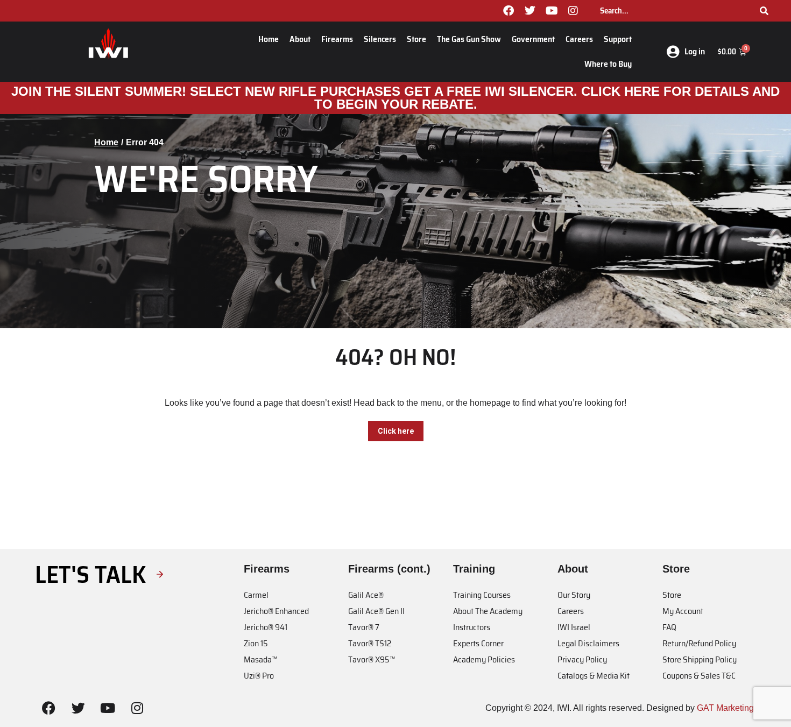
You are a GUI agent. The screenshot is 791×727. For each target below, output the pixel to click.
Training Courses (482, 595)
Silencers (380, 39)
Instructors (471, 627)
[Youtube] (551, 11)
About (299, 39)
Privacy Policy (582, 659)
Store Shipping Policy (699, 659)
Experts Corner (478, 643)
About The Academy (487, 611)
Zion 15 (256, 643)
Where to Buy (608, 63)
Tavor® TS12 (369, 643)
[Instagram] (573, 11)
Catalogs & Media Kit (593, 675)
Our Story (573, 595)
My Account (682, 611)
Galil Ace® (366, 595)
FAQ (669, 627)
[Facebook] (508, 11)
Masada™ (260, 659)
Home (268, 39)
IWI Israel (573, 627)
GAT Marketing (725, 707)
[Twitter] (530, 11)
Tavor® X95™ (371, 659)
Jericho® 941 (265, 627)
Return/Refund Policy (699, 643)
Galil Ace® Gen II (376, 611)
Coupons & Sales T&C (699, 675)
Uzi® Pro (259, 675)
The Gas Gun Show (469, 39)
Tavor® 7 (363, 627)
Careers (579, 39)
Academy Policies (484, 659)
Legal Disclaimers (588, 643)
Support (618, 39)
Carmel (256, 595)
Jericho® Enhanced (276, 611)
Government (533, 39)
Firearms (337, 39)
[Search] (764, 11)
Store (416, 39)
